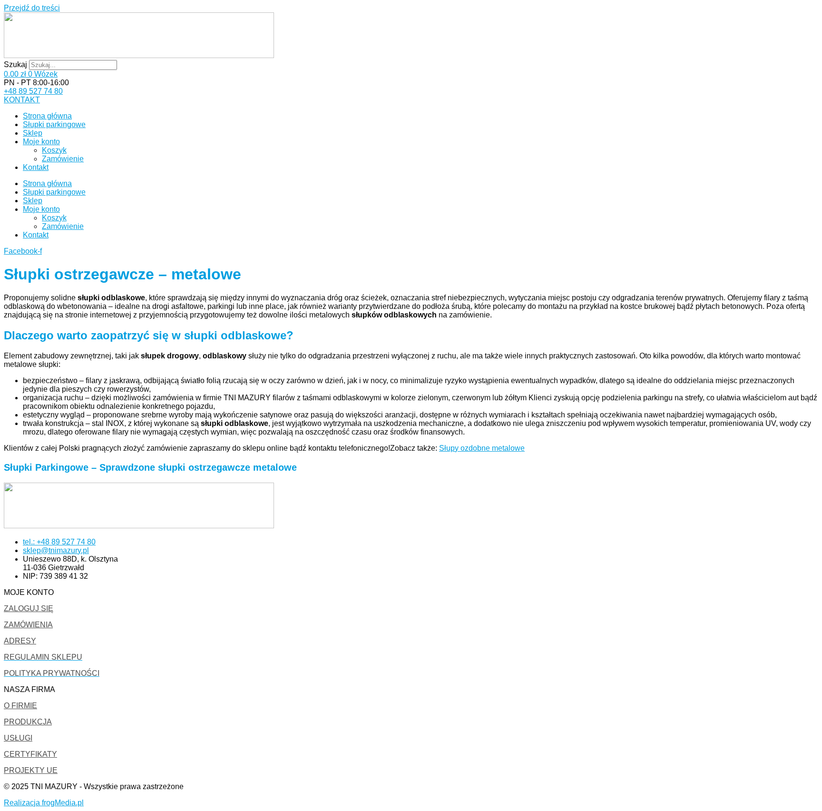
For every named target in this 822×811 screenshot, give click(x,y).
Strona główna (47, 116)
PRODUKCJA (28, 722)
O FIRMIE (20, 706)
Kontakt (36, 167)
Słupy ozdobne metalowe (482, 448)
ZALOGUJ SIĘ (28, 608)
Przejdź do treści (32, 8)
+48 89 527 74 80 (33, 91)
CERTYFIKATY (30, 754)
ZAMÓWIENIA (28, 625)
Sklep (32, 133)
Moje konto (41, 142)
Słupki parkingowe (54, 124)
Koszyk (54, 150)
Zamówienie (63, 159)
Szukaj (15, 64)
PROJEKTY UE (31, 770)
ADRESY (20, 641)
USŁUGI (18, 738)
